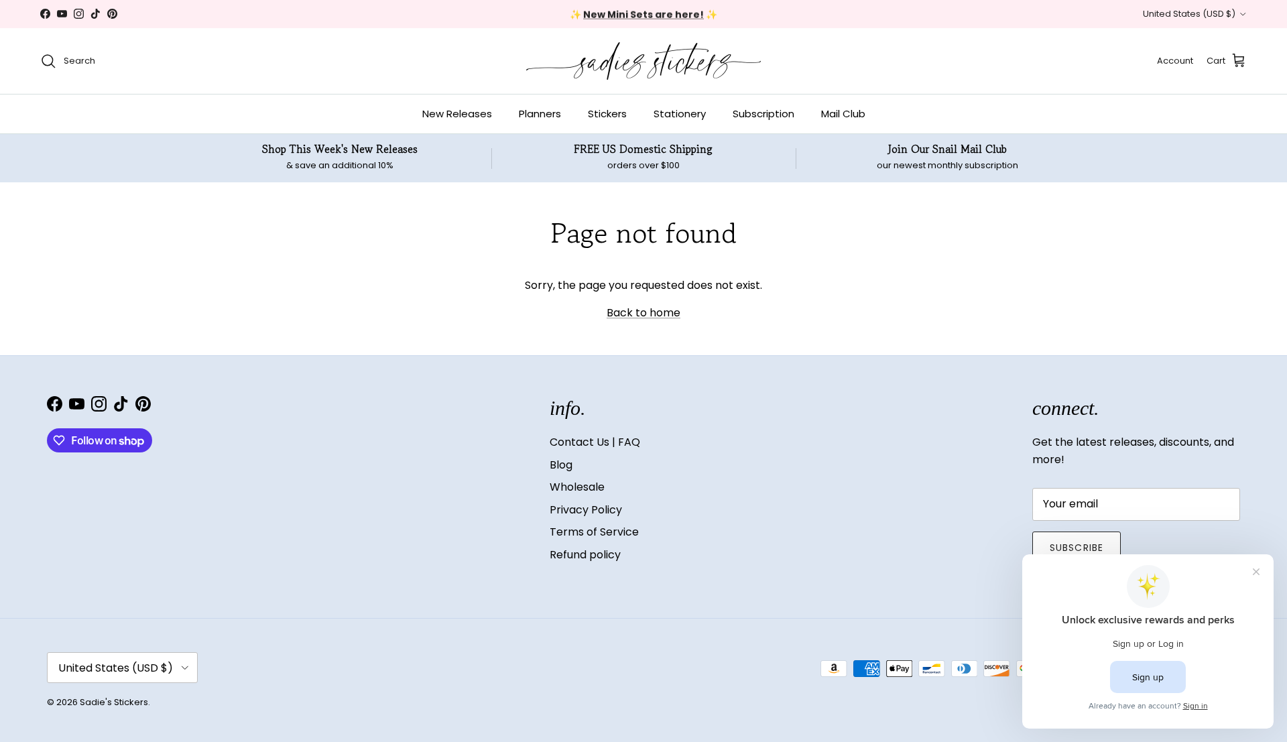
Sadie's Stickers (114, 702)
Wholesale (577, 487)
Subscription (763, 114)
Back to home (643, 312)
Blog (561, 465)
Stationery (680, 114)
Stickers (607, 114)
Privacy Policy (586, 509)
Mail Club (843, 114)
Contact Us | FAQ (595, 442)
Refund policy (585, 554)
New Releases (457, 114)
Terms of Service (594, 532)
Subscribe (1076, 547)
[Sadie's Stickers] (643, 61)
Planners (540, 114)
